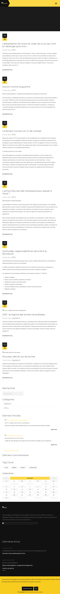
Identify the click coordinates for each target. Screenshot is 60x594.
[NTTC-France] (4, 3)
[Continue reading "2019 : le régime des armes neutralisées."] (16, 420)
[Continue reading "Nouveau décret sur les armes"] (14, 435)
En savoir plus (37, 581)
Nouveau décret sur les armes (18, 356)
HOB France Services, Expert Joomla (33, 592)
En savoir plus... (7, 70)
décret (23, 467)
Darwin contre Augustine (16, 86)
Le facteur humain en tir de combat (21, 131)
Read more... (54, 429)
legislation (33, 467)
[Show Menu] (56, 3)
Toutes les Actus (8, 568)
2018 (6, 467)
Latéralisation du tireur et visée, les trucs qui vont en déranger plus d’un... (24, 551)
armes (14, 467)
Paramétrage (27, 588)
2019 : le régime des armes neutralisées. (23, 314)
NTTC (14, 50)
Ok (36, 588)
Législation (16, 318)
